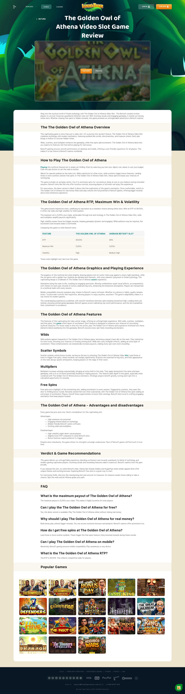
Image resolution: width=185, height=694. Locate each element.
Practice (99, 71)
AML (123, 671)
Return (42, 19)
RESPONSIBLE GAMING (94, 671)
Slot (126, 355)
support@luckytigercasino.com (86, 684)
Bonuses (29, 7)
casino (94, 280)
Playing (44, 167)
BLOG (62, 671)
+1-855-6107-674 (113, 684)
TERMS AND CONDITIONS (75, 671)
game (58, 323)
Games (46, 7)
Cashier (59, 7)
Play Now (86, 71)
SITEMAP (108, 671)
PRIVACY (116, 671)
